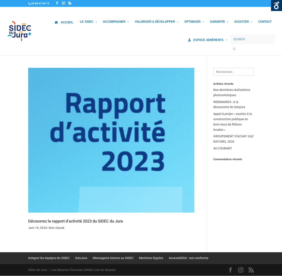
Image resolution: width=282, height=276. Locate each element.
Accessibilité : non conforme (188, 258)
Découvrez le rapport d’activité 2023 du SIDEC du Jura (75, 221)
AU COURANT (222, 148)
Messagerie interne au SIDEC (113, 258)
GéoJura (81, 258)
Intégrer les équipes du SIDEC (49, 258)
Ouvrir (276, 5)
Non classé (56, 228)
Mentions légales (151, 258)
